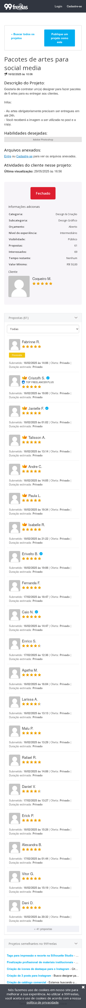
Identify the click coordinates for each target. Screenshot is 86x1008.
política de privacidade (43, 1002)
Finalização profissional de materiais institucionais (40, 962)
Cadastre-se (74, 6)
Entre (7, 156)
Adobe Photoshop (43, 139)
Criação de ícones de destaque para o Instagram (38, 969)
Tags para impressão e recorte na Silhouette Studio (40, 955)
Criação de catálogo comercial (26, 982)
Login (58, 6)
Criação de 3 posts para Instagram (29, 975)
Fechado (43, 193)
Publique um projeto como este (59, 38)
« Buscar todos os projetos (22, 36)
